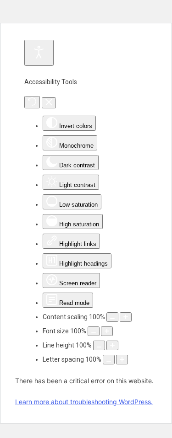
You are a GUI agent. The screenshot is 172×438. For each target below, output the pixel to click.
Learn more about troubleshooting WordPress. (84, 402)
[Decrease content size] (112, 317)
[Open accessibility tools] (39, 53)
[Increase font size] (107, 331)
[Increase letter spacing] (122, 359)
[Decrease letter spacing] (109, 359)
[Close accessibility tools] (49, 102)
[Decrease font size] (94, 331)
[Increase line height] (112, 345)
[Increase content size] (126, 317)
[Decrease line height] (99, 345)
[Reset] (32, 102)
